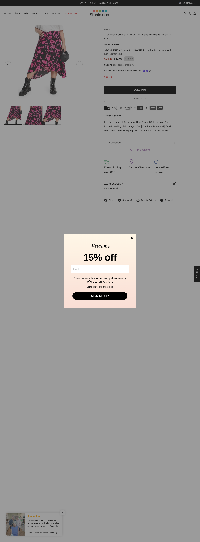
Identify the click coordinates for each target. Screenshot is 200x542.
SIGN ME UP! (100, 296)
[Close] (132, 238)
